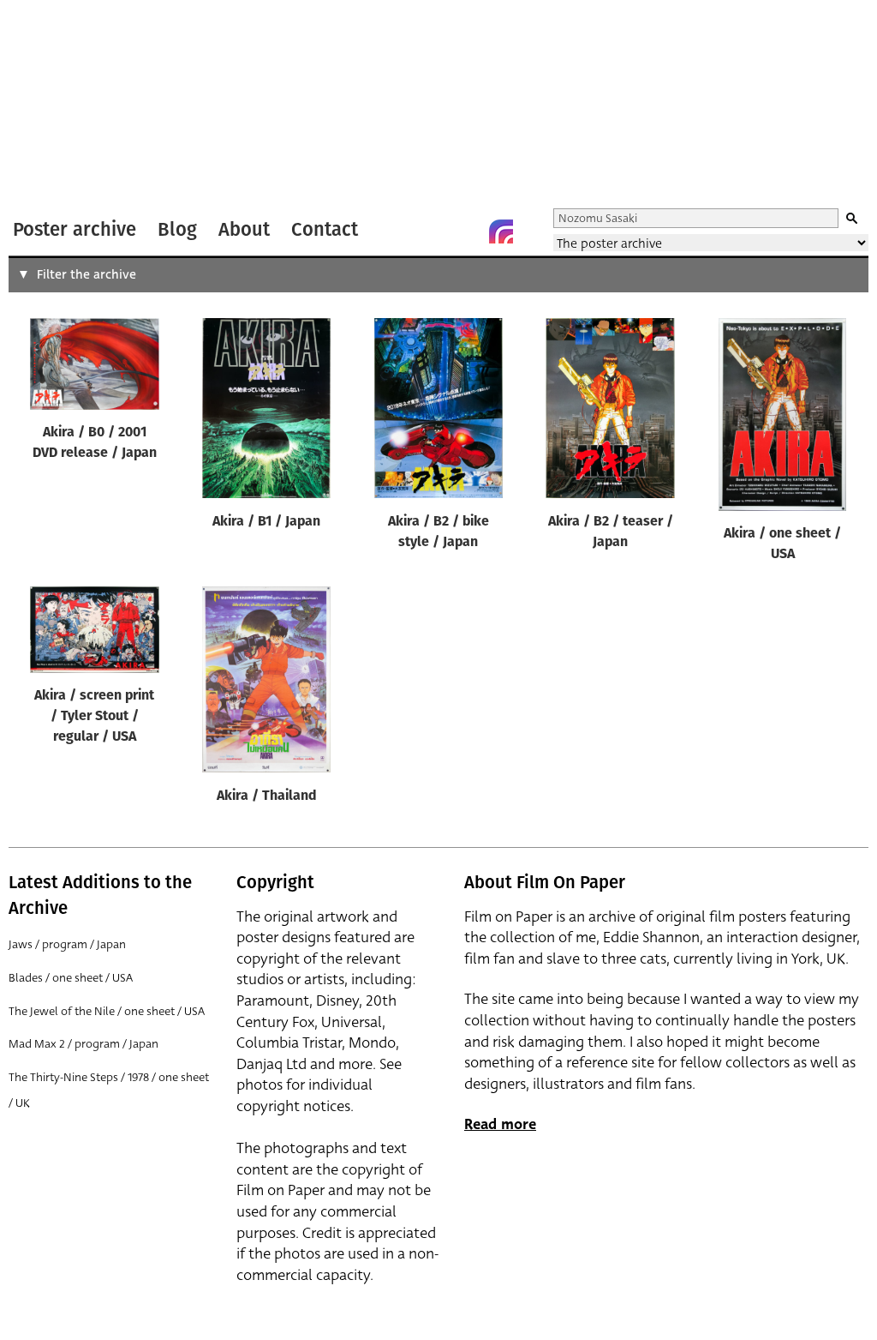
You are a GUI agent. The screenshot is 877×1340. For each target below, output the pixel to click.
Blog (177, 229)
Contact (324, 229)
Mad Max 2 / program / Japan (83, 1044)
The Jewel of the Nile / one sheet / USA (107, 1011)
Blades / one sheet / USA (71, 978)
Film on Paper (54, 106)
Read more (500, 1124)
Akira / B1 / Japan (266, 522)
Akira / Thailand (267, 796)
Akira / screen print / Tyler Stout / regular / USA (94, 716)
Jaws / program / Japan (67, 944)
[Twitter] (432, 231)
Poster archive (74, 229)
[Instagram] (501, 231)
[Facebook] (467, 231)
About (244, 229)
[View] (94, 368)
